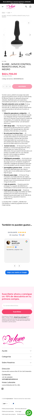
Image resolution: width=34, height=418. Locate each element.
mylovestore (9, 398)
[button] (4, 7)
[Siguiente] (19, 265)
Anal (8, 12)
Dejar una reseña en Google (17, 272)
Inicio (3, 12)
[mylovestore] (10, 7)
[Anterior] (14, 265)
